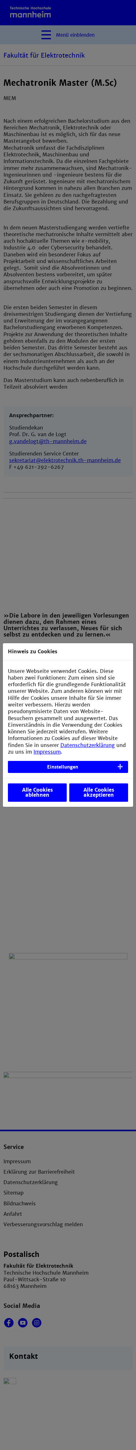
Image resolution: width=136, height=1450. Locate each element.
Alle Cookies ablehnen (37, 792)
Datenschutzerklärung (87, 745)
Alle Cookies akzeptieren (98, 792)
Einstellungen (62, 767)
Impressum (47, 752)
